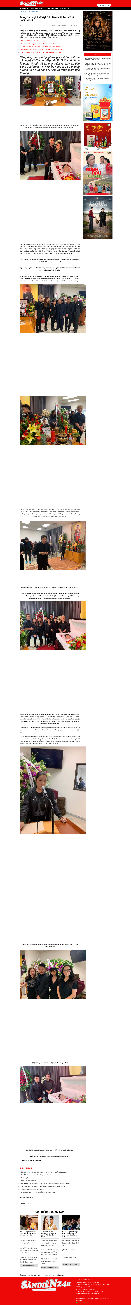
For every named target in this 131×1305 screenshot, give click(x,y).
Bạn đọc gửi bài (104, 5)
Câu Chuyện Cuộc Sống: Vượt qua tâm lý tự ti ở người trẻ (97, 79)
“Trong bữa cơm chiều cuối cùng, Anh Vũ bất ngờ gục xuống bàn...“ (41, 46)
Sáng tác (63, 8)
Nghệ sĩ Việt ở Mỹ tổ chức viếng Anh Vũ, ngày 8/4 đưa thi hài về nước (42, 49)
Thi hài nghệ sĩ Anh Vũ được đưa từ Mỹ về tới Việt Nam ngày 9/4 (41, 52)
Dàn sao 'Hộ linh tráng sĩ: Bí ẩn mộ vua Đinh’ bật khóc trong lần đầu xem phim (44, 1172)
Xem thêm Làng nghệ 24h (70, 1264)
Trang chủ (23, 11)
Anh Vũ (29, 1203)
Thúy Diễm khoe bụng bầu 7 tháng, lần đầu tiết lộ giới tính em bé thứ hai (43, 1186)
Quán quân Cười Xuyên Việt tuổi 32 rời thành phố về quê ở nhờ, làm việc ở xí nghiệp (49, 1252)
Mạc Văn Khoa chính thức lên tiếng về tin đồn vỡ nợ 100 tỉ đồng (40, 1175)
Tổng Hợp (97, 54)
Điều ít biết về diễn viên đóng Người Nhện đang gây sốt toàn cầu (49, 1261)
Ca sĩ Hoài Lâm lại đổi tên (29, 1180)
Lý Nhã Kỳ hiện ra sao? (28, 1178)
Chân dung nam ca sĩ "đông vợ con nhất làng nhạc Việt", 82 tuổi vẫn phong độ (28, 1260)
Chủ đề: (22, 1204)
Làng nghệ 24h (52, 8)
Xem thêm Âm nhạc (28, 1265)
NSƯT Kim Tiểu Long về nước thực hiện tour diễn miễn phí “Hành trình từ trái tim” (46, 1183)
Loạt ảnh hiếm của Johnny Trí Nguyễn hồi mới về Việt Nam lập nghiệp (48, 1234)
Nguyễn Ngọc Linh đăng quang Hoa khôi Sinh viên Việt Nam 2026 (97, 69)
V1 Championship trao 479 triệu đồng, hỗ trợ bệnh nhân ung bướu (98, 58)
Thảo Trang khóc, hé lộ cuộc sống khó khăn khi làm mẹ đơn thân (28, 1233)
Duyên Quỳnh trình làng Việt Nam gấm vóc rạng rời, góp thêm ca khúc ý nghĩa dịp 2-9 (98, 64)
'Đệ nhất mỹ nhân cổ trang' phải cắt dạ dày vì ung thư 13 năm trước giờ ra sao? (49, 1243)
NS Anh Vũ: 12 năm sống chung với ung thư (34, 41)
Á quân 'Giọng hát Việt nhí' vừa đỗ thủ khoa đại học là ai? (38, 1192)
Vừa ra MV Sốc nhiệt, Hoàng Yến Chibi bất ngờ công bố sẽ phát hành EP (29, 1250)
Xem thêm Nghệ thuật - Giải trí (49, 1267)
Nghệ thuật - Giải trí (38, 8)
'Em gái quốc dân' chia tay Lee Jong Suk (33, 1189)
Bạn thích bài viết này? (27, 1197)
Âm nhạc (25, 8)
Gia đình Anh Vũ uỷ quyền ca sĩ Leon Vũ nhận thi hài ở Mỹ (38, 44)
